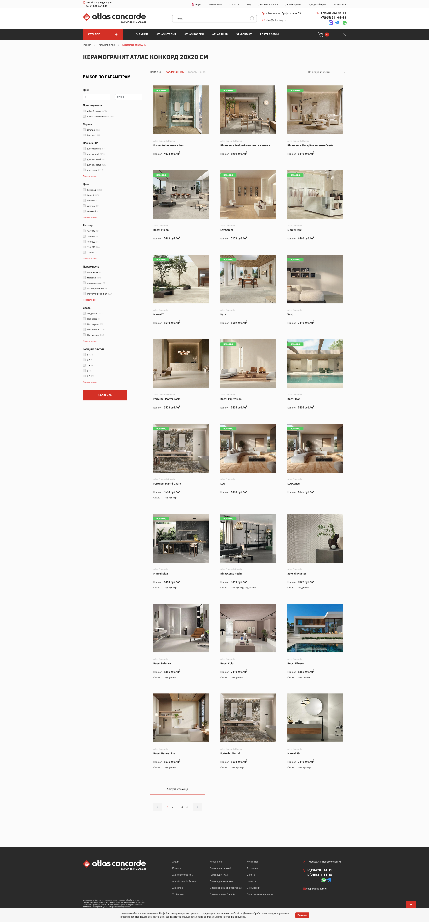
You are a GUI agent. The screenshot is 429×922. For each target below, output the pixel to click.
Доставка (252, 868)
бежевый (94, 190)
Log (222, 483)
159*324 (92, 236)
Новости (251, 881)
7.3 (90, 365)
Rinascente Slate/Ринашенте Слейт (310, 145)
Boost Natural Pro (164, 753)
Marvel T (158, 314)
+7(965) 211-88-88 (333, 17)
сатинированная (97, 288)
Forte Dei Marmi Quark (167, 483)
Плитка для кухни (219, 874)
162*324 (93, 231)
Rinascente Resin (231, 573)
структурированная (99, 294)
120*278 (93, 247)
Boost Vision (161, 230)
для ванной (96, 154)
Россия (93, 135)
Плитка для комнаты (221, 881)
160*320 (93, 242)
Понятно (302, 915)
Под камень (96, 329)
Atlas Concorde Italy (182, 874)
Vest (290, 314)
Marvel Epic (294, 230)
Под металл (95, 335)
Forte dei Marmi (230, 753)
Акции (175, 861)
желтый (93, 206)
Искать (253, 19)
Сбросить (105, 395)
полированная (96, 283)
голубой (92, 200)
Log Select (226, 230)
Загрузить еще (177, 789)
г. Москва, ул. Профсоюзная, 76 (283, 13)
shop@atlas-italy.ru (276, 20)
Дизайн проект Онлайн (222, 894)
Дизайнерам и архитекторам (225, 887)
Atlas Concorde (97, 111)
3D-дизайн (95, 313)
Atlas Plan (177, 887)
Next (197, 807)
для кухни (95, 170)
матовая (94, 277)
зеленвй (92, 211)
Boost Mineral (295, 663)
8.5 (90, 376)
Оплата (251, 874)
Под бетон (93, 319)
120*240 (92, 252)
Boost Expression (230, 399)
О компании (253, 887)
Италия (93, 130)
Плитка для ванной (220, 868)
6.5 (89, 360)
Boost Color (227, 663)
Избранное (216, 861)
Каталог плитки (107, 45)
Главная (87, 45)
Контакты (252, 861)
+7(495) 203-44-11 (333, 13)
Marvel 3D (293, 753)
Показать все (90, 176)
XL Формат (178, 894)
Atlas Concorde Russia (100, 116)
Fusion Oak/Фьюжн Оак (168, 145)
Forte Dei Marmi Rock (166, 399)
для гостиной (96, 159)
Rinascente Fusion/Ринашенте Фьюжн (245, 145)
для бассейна (96, 148)
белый (93, 195)
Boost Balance (162, 663)
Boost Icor (293, 399)
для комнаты (96, 165)
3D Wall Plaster (296, 573)
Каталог (176, 868)
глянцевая (95, 272)
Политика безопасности (260, 894)
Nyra (223, 314)
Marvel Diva (160, 573)
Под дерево (95, 324)
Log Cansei (293, 483)
